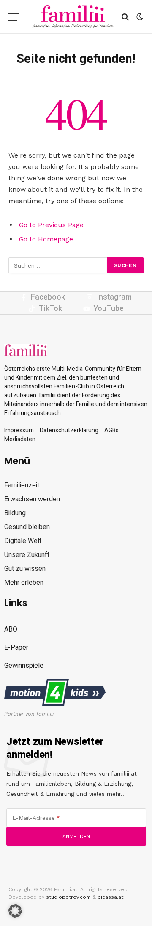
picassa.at (110, 897)
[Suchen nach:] (58, 265)
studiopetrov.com (68, 897)
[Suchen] (125, 17)
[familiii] (73, 17)
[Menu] (13, 17)
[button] (15, 911)
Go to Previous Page (51, 225)
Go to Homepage (46, 239)
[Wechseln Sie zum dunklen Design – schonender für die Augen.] (139, 17)
